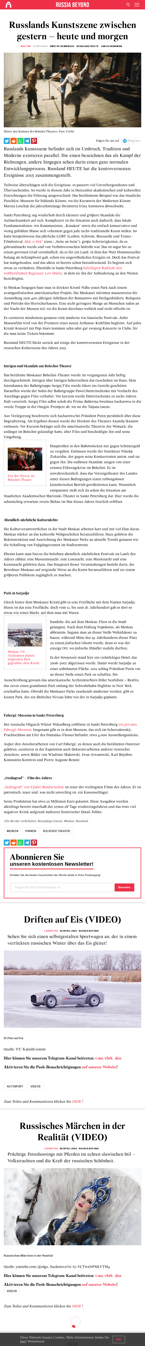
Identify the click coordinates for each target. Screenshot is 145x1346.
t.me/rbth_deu (108, 1058)
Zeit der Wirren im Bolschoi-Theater (21, 478)
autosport (15, 1086)
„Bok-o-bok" (33, 242)
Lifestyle (51, 931)
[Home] (8, 5)
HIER (77, 1102)
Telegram (133, 140)
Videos (35, 1086)
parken (30, 831)
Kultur (26, 46)
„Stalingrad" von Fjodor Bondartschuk (34, 787)
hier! (23, 1341)
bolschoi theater (56, 831)
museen (12, 831)
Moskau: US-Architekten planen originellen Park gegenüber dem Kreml (23, 657)
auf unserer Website (99, 1067)
